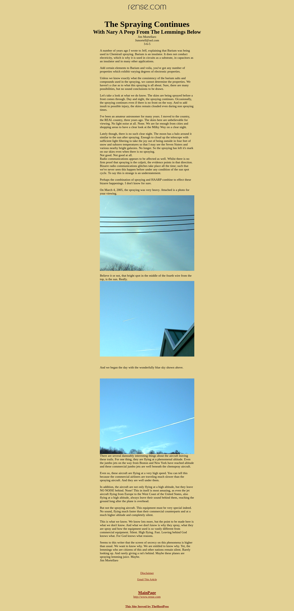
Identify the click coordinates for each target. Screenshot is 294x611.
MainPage (147, 592)
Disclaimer (147, 573)
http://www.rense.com (147, 596)
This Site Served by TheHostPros (147, 606)
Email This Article (147, 579)
